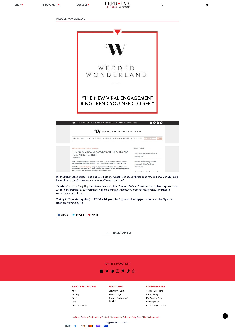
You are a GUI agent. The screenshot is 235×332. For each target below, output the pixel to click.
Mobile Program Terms (156, 305)
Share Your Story (79, 305)
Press (74, 298)
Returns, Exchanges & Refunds (118, 299)
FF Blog (75, 294)
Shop (19, 4)
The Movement (50, 4)
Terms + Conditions (154, 290)
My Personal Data (154, 298)
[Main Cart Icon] (206, 4)
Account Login (115, 294)
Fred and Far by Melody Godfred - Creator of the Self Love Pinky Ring (111, 317)
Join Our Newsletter (117, 290)
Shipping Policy (152, 301)
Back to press (122, 232)
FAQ (74, 301)
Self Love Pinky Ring (78, 186)
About (74, 290)
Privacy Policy (152, 294)
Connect (84, 4)
